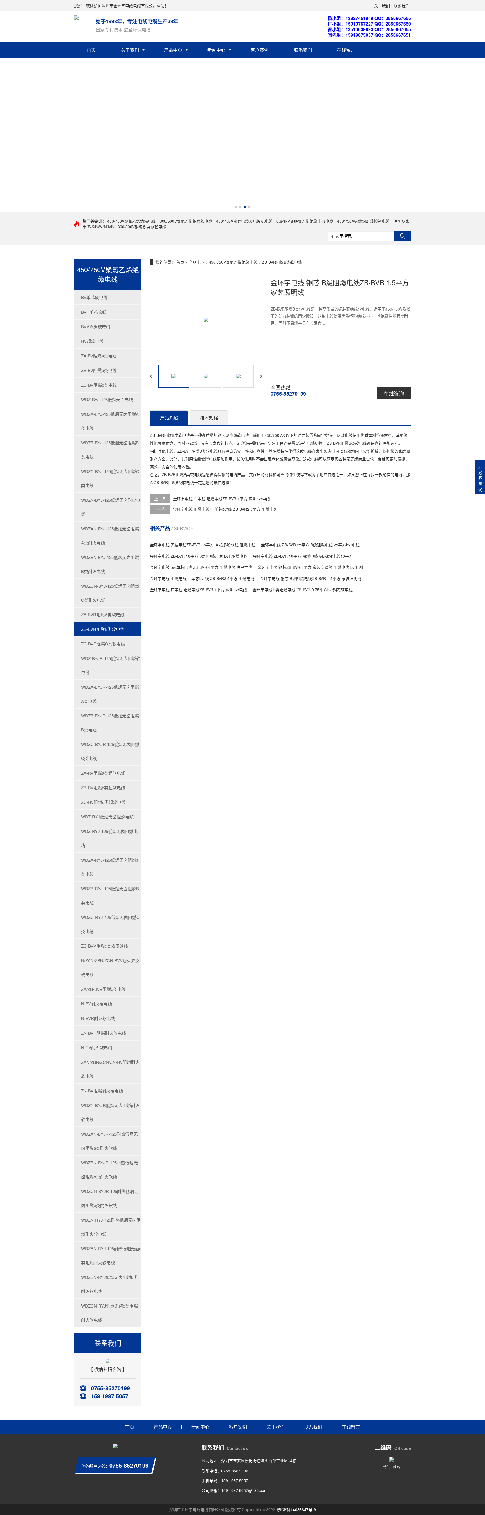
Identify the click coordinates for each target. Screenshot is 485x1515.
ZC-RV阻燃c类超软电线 (103, 802)
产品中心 (173, 50)
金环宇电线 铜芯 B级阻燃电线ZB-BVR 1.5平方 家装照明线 (310, 578)
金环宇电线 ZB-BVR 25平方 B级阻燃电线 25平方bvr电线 (310, 544)
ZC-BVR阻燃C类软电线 (103, 644)
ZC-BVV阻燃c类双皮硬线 (104, 946)
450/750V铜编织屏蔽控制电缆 (363, 221)
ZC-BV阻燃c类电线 (99, 385)
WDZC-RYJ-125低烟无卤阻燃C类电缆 (110, 924)
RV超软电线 (92, 341)
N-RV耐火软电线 (96, 1047)
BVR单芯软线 (93, 312)
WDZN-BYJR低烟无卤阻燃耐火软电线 (110, 1112)
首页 (91, 50)
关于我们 (382, 5)
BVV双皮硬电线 (95, 326)
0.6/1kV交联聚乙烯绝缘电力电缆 (304, 221)
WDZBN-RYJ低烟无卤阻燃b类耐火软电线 (109, 1284)
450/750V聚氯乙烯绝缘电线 (131, 221)
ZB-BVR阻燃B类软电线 (102, 629)
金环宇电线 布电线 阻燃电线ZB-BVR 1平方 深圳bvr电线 (221, 498)
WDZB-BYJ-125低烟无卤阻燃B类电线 (110, 450)
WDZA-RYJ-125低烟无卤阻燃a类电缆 (109, 867)
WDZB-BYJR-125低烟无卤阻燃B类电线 (110, 723)
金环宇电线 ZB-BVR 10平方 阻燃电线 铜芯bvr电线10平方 (303, 556)
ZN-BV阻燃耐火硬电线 (102, 1091)
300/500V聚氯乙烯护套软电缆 (186, 221)
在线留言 (346, 50)
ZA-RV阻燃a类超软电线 (103, 773)
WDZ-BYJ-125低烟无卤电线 (107, 399)
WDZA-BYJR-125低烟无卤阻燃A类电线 (110, 694)
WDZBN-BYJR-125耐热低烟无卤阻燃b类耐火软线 (109, 1169)
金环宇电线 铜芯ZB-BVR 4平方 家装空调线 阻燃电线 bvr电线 (311, 567)
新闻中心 (216, 50)
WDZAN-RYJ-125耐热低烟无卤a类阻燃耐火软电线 (111, 1255)
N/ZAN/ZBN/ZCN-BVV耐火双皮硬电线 (110, 967)
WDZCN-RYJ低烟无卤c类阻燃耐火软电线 (109, 1313)
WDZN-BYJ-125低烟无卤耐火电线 (110, 507)
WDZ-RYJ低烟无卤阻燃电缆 (107, 817)
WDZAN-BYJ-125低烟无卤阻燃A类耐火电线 (110, 536)
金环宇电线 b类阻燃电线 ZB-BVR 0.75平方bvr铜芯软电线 (303, 589)
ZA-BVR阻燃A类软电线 (102, 614)
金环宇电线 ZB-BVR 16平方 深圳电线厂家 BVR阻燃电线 (198, 556)
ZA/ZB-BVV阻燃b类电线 (103, 989)
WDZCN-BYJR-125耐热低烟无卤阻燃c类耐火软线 (109, 1198)
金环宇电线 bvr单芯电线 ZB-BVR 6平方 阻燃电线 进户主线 (201, 567)
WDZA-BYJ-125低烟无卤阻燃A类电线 (110, 421)
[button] (236, 207)
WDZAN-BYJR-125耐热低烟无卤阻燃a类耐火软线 (109, 1141)
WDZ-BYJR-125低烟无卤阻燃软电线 (110, 665)
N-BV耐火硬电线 (96, 1004)
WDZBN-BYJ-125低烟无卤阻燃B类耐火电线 (110, 564)
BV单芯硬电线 (94, 297)
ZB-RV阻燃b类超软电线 (103, 787)
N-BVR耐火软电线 (98, 1018)
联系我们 (401, 5)
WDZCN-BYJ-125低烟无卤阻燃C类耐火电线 (110, 593)
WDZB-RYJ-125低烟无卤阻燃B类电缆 (110, 895)
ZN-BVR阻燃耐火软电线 (103, 1033)
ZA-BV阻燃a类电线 (98, 356)
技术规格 (209, 417)
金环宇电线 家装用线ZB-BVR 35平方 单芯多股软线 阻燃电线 (202, 544)
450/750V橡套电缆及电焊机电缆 (244, 221)
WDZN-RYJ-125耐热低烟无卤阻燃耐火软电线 (111, 1227)
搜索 (402, 236)
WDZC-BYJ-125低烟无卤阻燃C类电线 (110, 478)
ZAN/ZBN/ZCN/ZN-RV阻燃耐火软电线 (110, 1069)
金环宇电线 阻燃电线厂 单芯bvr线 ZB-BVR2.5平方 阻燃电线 (225, 509)
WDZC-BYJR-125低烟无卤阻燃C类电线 (110, 751)
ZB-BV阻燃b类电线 (98, 370)
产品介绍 (169, 417)
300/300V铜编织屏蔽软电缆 (142, 226)
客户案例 (260, 50)
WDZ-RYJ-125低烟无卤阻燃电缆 (109, 838)
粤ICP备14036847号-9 (296, 1509)
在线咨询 (394, 393)
